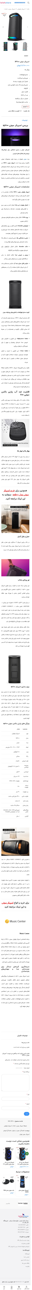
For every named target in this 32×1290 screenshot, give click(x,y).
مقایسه (27, 1266)
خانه (28, 9)
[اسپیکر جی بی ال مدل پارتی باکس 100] (22, 1154)
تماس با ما (26, 1257)
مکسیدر (8, 1203)
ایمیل (27, 1104)
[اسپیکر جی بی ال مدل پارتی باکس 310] (8, 1154)
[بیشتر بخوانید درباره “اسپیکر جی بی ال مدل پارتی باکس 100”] (18, 1149)
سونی (25, 159)
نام (28, 1094)
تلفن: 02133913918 (23, 1225)
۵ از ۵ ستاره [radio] (16, 1068)
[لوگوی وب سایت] (20, 3)
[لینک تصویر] (23, 1216)
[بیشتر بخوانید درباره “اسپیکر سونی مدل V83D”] (18, 1177)
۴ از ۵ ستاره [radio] (17, 1068)
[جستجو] (28, 3)
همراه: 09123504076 (23, 1229)
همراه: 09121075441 (23, 1232)
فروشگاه (27, 1254)
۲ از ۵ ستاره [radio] (20, 1068)
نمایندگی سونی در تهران (18, 1130)
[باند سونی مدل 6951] (8, 1182)
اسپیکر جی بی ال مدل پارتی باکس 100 (23, 1163)
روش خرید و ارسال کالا (23, 1240)
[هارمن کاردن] (22, 1203)
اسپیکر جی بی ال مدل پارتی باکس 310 (8, 1163)
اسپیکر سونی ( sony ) (9, 9)
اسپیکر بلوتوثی (21, 9)
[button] (27, 27)
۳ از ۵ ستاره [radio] (19, 1068)
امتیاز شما (26, 1068)
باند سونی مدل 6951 (8, 1190)
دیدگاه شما (25, 1072)
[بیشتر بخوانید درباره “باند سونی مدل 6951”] (3, 1177)
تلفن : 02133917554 (23, 1227)
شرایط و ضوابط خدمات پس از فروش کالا (18, 1247)
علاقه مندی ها (25, 1263)
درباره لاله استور (25, 1260)
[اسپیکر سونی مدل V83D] (22, 1182)
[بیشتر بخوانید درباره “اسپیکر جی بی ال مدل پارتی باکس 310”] (3, 1149)
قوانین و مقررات (25, 1243)
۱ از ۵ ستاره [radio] (21, 1068)
